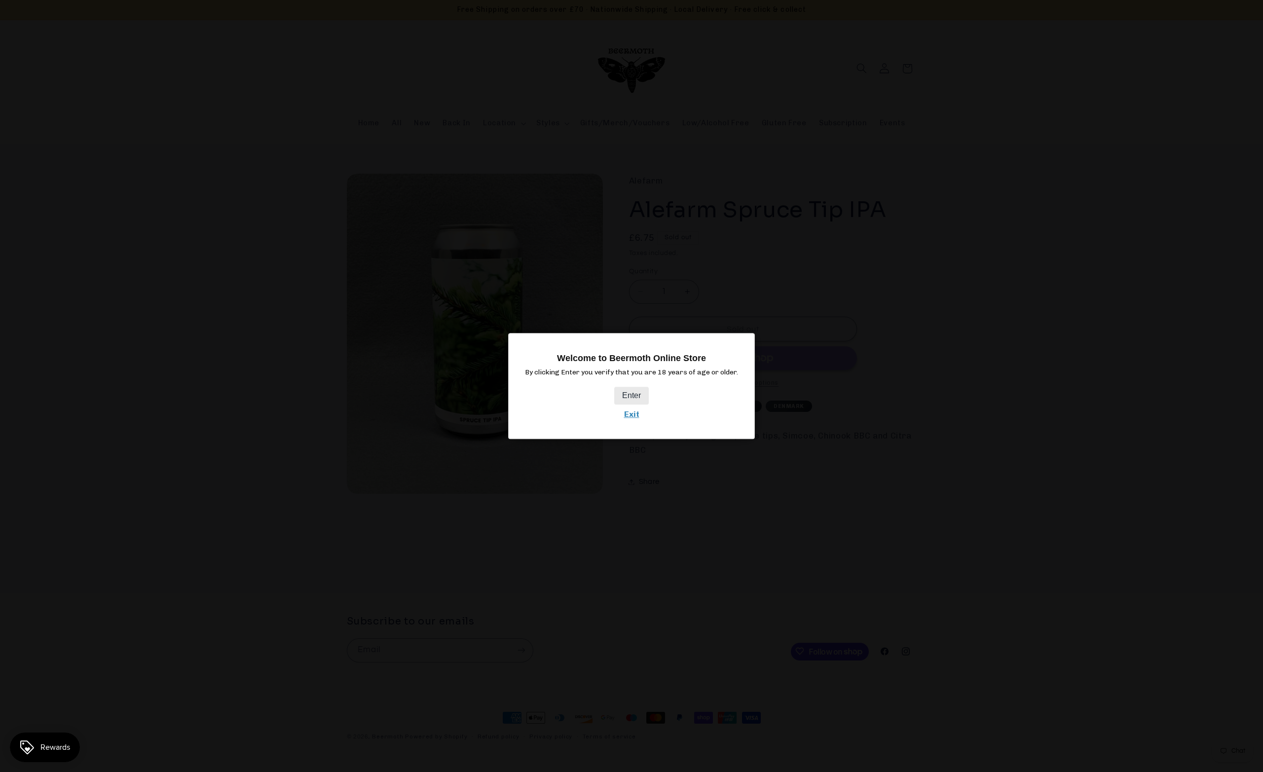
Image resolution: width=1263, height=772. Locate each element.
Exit (631, 414)
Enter (631, 395)
